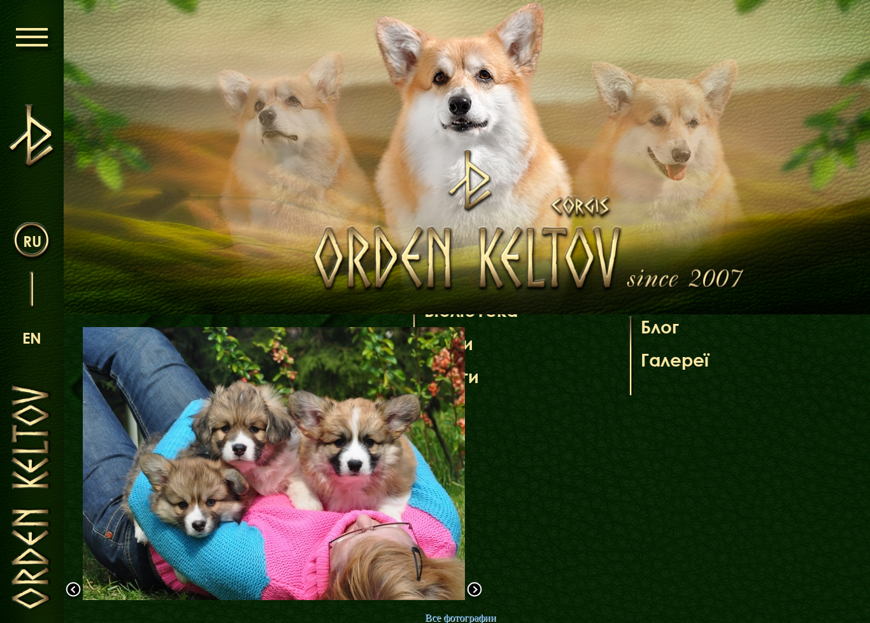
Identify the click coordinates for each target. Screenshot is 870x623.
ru (32, 241)
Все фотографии (460, 617)
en (31, 337)
